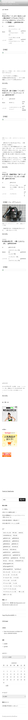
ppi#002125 (6, 552)
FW (15, 535)
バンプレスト (7, 586)
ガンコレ (6, 574)
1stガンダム (7, 532)
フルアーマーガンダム (9, 589)
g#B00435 (15, 541)
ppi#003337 (16, 555)
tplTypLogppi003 (8, 569)
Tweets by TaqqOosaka (8, 491)
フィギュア (17, 586)
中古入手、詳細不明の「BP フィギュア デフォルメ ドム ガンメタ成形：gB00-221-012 (13, 176)
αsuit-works (8, 2)
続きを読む (5, 83)
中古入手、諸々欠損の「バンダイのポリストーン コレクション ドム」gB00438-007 (13, 93)
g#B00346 (15, 538)
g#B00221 (6, 538)
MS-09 (5, 549)
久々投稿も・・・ (6, 509)
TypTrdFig (18, 569)
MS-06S (15, 546)
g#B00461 (15, 544)
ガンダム (14, 574)
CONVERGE (7, 535)
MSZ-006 (13, 549)
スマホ (15, 577)
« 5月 (7, 685)
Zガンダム (6, 572)
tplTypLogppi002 (8, 566)
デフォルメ (7, 583)
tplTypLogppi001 (8, 563)
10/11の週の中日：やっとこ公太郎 (10, 523)
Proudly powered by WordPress (9, 716)
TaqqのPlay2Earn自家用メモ (9, 615)
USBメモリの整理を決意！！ (9, 512)
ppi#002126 (15, 552)
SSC (11, 560)
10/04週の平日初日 (7, 706)
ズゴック (6, 580)
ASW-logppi (5, 621)
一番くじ (21, 591)
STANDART (19, 560)
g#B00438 (6, 544)
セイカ (13, 580)
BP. (15, 532)
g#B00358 (6, 541)
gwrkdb (6, 646)
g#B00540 (6, 546)
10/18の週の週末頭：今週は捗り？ (10, 520)
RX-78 (22, 558)
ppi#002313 (7, 555)
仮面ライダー (7, 594)
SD (5, 560)
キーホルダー (7, 577)
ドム (15, 583)
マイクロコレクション (9, 591)
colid (20, 532)
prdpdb (5, 643)
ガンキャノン (16, 572)
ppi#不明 (6, 558)
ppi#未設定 (14, 558)
